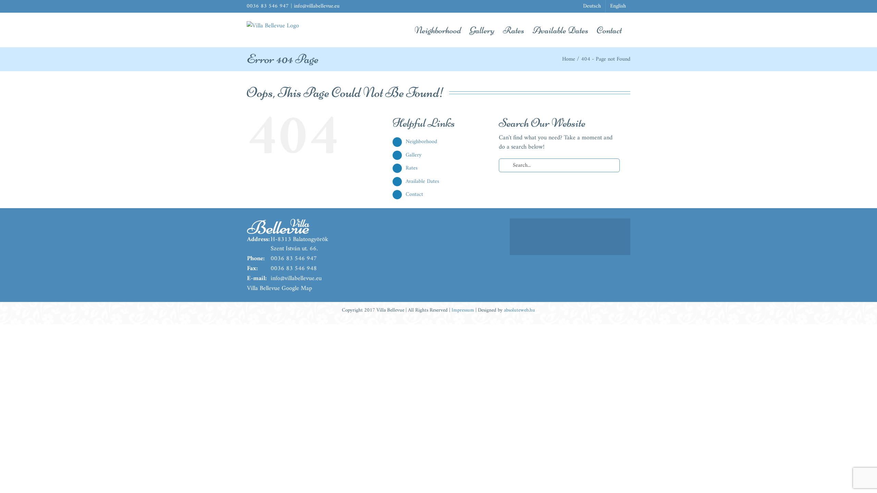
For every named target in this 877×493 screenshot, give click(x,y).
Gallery (413, 155)
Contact (414, 194)
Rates (412, 168)
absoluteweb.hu (519, 310)
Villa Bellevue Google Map (279, 288)
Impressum (463, 310)
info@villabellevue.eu (316, 6)
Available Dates (422, 181)
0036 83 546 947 (294, 258)
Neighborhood (421, 142)
